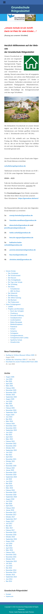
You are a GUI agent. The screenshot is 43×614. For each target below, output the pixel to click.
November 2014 (11, 572)
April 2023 (9, 437)
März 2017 (9, 528)
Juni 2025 (9, 401)
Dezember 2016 (11, 532)
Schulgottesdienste (16, 335)
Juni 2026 (9, 379)
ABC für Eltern (15, 291)
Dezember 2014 (11, 570)
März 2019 (9, 488)
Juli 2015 (9, 563)
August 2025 (10, 399)
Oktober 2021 (10, 461)
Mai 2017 (9, 526)
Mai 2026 (9, 381)
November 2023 (11, 428)
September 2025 (11, 397)
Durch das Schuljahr (17, 311)
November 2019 (11, 474)
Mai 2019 (9, 483)
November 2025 (11, 392)
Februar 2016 (10, 552)
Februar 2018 (10, 508)
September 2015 (11, 561)
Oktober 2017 (10, 517)
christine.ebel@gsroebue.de (21, 259)
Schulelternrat (14, 289)
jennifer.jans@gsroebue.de (14, 228)
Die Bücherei (12, 300)
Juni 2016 (9, 543)
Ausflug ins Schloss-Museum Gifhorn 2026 (20, 355)
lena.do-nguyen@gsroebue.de (21, 237)
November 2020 (11, 466)
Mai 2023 (9, 434)
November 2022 (11, 446)
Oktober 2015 (10, 559)
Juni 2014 (9, 579)
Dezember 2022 (11, 443)
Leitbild (10, 306)
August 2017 (10, 521)
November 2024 (11, 410)
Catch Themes (29, 612)
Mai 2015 (9, 568)
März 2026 (9, 386)
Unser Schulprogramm (13, 304)
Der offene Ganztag (14, 298)
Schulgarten (14, 333)
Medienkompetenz (16, 324)
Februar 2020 (10, 468)
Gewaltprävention (16, 318)
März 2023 (9, 439)
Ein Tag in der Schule (15, 282)
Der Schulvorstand (14, 275)
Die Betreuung (12, 295)
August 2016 (10, 541)
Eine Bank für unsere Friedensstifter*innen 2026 (22, 362)
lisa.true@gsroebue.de (18, 255)
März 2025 (9, 406)
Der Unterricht (12, 293)
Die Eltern (11, 287)
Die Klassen (12, 278)
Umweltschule (15, 342)
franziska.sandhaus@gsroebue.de (23, 220)
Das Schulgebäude (14, 280)
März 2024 (9, 421)
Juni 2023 (9, 432)
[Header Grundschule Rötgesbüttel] (21, 17)
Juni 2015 (9, 566)
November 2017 (11, 514)
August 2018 (10, 499)
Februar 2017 (10, 530)
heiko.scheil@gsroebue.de (20, 233)
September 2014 (11, 577)
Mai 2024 (9, 419)
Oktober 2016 (10, 537)
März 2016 (9, 550)
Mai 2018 (9, 503)
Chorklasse (14, 313)
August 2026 (10, 377)
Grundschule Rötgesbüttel (20, 9)
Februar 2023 (10, 441)
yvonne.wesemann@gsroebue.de (23, 250)
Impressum (9, 596)
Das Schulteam (13, 273)
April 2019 (9, 486)
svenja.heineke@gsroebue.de (21, 215)
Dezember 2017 (11, 512)
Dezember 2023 (11, 426)
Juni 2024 (9, 417)
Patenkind (13, 327)
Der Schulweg (12, 284)
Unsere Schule (11, 271)
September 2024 (11, 412)
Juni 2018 (9, 501)
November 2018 (11, 495)
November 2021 (11, 459)
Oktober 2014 (10, 574)
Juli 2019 (9, 479)
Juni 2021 (9, 463)
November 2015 (11, 557)
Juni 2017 (9, 523)
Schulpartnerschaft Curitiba (19, 338)
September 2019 (11, 477)
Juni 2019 (9, 481)
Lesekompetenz (15, 320)
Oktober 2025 (10, 395)
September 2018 (11, 497)
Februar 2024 (10, 423)
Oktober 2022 (10, 448)
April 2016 (9, 548)
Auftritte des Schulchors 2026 (16, 359)
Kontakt (8, 594)
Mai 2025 (9, 403)
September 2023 (11, 430)
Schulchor (13, 331)
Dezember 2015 (11, 554)
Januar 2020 (10, 470)
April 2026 (9, 383)
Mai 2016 (9, 546)
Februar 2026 (10, 388)
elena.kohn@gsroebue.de (19, 225)
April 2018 (9, 506)
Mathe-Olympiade (16, 322)
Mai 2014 (9, 581)
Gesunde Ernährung (17, 315)
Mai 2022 (9, 455)
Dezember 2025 (11, 390)
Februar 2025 (10, 408)
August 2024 (10, 415)
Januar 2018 (10, 510)
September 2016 (11, 539)
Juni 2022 (9, 452)
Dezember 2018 (11, 492)
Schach (12, 329)
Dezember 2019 (11, 472)
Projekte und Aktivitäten (16, 309)
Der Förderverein (13, 302)
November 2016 (11, 535)
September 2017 (11, 519)
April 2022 (9, 457)
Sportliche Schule (16, 340)
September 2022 (11, 450)
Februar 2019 (10, 490)
